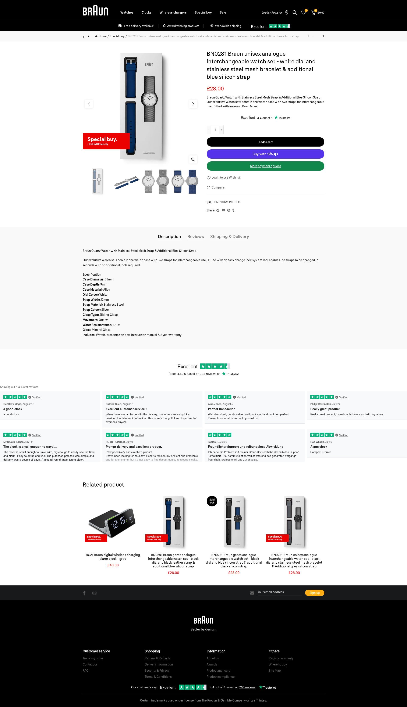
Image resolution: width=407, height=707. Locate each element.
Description (169, 236)
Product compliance (221, 677)
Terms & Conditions (158, 677)
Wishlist (306, 10)
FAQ (86, 670)
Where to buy (278, 664)
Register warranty (281, 658)
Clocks (147, 12)
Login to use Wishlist (225, 177)
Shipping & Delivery (229, 236)
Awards (212, 664)
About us (213, 658)
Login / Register (272, 12)
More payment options (265, 166)
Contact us (90, 664)
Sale (223, 12)
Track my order (93, 658)
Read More (249, 106)
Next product (321, 36)
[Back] (86, 36)
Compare (218, 187)
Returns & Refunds (157, 658)
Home (102, 36)
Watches (127, 12)
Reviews (195, 236)
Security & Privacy (157, 670)
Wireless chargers (173, 12)
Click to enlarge (193, 159)
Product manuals (218, 670)
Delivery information (159, 664)
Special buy (203, 12)
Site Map (275, 670)
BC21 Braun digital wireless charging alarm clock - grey (113, 557)
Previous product (310, 36)
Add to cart (266, 142)
